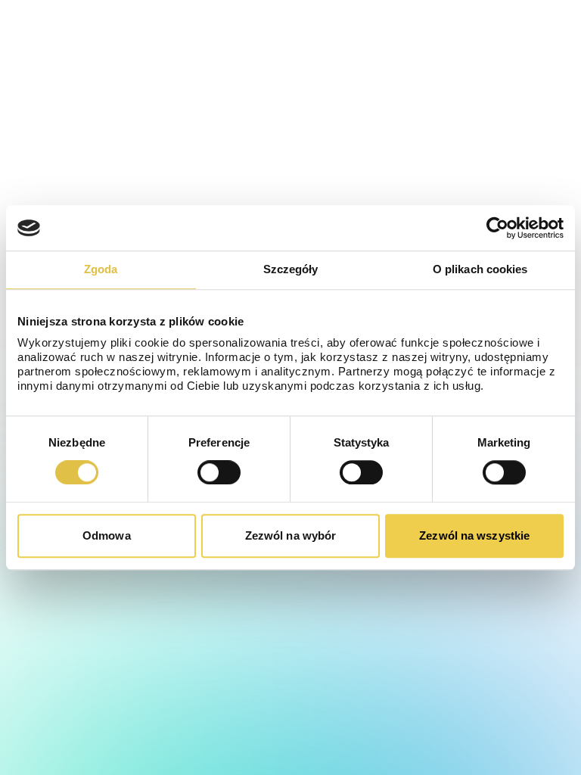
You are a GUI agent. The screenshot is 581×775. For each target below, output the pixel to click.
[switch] (219, 472)
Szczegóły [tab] (290, 269)
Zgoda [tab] (101, 269)
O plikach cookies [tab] (480, 269)
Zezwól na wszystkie (474, 535)
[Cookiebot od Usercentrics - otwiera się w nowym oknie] (497, 227)
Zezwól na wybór (291, 535)
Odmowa (106, 535)
